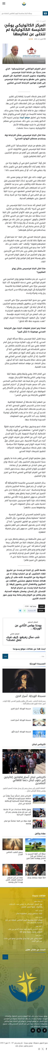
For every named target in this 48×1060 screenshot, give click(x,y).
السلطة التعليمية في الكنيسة (37, 1052)
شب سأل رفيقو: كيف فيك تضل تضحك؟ (23, 637)
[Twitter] (38, 1030)
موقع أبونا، (24, 117)
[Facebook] (44, 1030)
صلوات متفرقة (42, 1055)
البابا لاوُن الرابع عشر (8, 1052)
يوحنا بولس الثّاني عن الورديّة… (28, 625)
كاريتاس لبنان (31, 1055)
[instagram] (33, 1030)
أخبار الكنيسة (7, 1055)
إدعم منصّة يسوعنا (19, 1055)
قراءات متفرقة (20, 1052)
